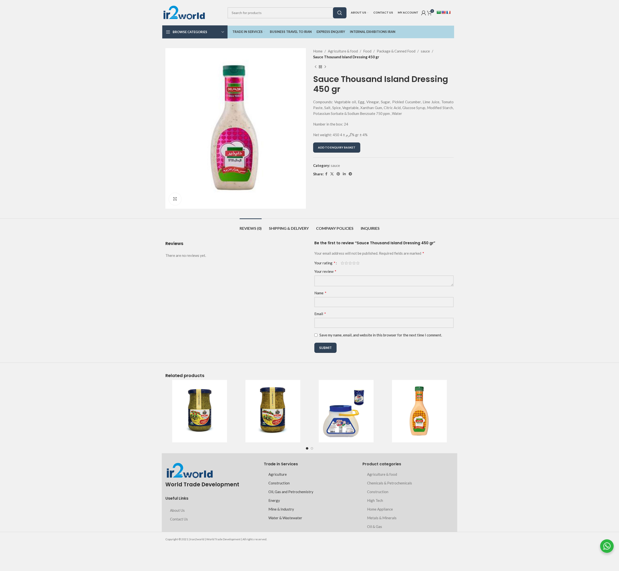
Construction (279, 483)
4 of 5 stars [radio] (354, 263)
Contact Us (179, 519)
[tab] (251, 225)
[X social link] (332, 174)
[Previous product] (315, 67)
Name (320, 292)
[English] (443, 12)
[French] (448, 12)
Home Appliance (380, 509)
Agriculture (277, 474)
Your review (325, 271)
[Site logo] (184, 12)
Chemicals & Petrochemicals (389, 483)
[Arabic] (438, 12)
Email (320, 313)
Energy (274, 500)
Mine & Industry (281, 509)
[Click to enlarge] (175, 199)
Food (367, 51)
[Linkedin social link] (344, 174)
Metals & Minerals (382, 518)
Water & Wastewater (285, 518)
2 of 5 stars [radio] (346, 263)
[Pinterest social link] (338, 174)
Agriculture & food (343, 51)
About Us (177, 510)
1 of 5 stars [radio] (342, 263)
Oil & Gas (374, 526)
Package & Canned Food (396, 51)
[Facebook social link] (326, 174)
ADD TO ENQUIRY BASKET (336, 147)
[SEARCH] (339, 12)
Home (318, 51)
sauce (425, 51)
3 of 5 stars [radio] (350, 263)
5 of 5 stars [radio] (358, 263)
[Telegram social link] (350, 174)
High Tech (375, 500)
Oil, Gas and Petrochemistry (290, 491)
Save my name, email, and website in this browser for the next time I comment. (380, 335)
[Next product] (325, 67)
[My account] (424, 13)
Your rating (324, 263)
